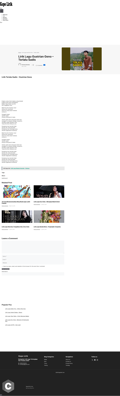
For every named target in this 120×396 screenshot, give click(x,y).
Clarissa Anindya (26, 64)
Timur (45, 363)
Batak (45, 359)
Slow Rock (5, 20)
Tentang (68, 365)
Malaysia (5, 14)
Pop (4, 16)
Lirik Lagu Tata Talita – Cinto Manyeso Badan (17, 316)
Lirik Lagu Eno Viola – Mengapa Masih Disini (47, 201)
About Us (68, 359)
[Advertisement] (60, 35)
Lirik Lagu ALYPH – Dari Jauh (13, 325)
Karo (45, 361)
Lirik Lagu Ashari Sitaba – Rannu (13, 312)
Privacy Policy (69, 363)
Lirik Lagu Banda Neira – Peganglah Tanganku (47, 226)
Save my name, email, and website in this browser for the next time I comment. (24, 266)
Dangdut (5, 18)
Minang (5, 17)
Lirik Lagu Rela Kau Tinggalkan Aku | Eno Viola (15, 226)
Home (19, 52)
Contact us (68, 361)
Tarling (46, 365)
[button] (1, 8)
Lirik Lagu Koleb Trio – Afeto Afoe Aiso (15, 308)
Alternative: (5, 271)
